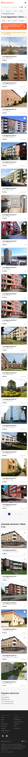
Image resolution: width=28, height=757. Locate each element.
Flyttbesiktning (17, 719)
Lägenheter (8, 11)
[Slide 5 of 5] (15, 211)
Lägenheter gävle (5, 699)
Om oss (2, 717)
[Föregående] (6, 514)
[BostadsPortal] (7, 2)
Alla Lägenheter (5, 697)
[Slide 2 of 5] (13, 211)
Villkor (15, 726)
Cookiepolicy (4, 726)
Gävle (15, 11)
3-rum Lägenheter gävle (7, 703)
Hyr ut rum (16, 717)
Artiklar (2, 719)
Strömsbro (21, 20)
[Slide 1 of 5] (12, 211)
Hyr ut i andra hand (18, 721)
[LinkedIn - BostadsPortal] (6, 736)
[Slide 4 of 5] (14, 211)
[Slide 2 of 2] (14, 343)
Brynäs (3, 20)
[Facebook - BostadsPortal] (2, 736)
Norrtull (15, 20)
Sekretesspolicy (4, 723)
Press (2, 721)
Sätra (9, 20)
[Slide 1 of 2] (13, 343)
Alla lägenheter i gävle (8, 13)
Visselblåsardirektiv (5, 730)
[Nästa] (22, 514)
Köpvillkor (3, 728)
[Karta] (25, 7)
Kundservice (17, 723)
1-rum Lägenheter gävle (7, 701)
